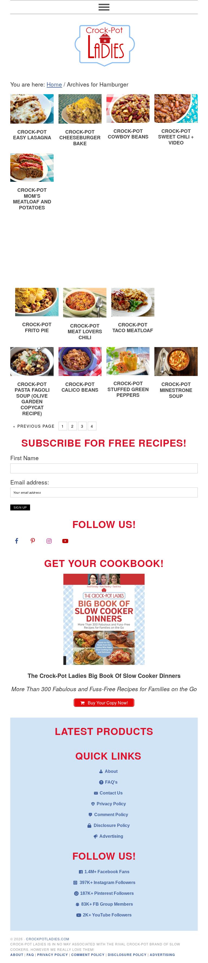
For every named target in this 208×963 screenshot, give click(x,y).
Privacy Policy (111, 804)
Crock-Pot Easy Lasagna (32, 134)
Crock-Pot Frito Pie (36, 327)
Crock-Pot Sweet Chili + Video (176, 136)
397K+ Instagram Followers (107, 882)
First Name (24, 458)
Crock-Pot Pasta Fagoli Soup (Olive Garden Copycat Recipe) (32, 399)
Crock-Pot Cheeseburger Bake (79, 137)
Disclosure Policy (112, 825)
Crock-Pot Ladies (103, 41)
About (111, 771)
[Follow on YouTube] (65, 541)
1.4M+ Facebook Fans (106, 871)
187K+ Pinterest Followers (107, 893)
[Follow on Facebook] (16, 541)
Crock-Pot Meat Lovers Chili (85, 331)
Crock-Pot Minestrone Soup (176, 390)
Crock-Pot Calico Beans (79, 387)
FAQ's (111, 782)
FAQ (31, 954)
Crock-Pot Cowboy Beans (128, 133)
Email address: (29, 482)
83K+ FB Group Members (107, 904)
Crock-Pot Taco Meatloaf (132, 327)
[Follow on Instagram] (49, 541)
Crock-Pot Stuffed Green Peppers (128, 389)
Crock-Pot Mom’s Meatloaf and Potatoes (32, 198)
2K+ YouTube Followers (107, 915)
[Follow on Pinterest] (33, 541)
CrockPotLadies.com (47, 938)
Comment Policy (111, 814)
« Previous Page (34, 426)
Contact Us (111, 793)
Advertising (111, 836)
